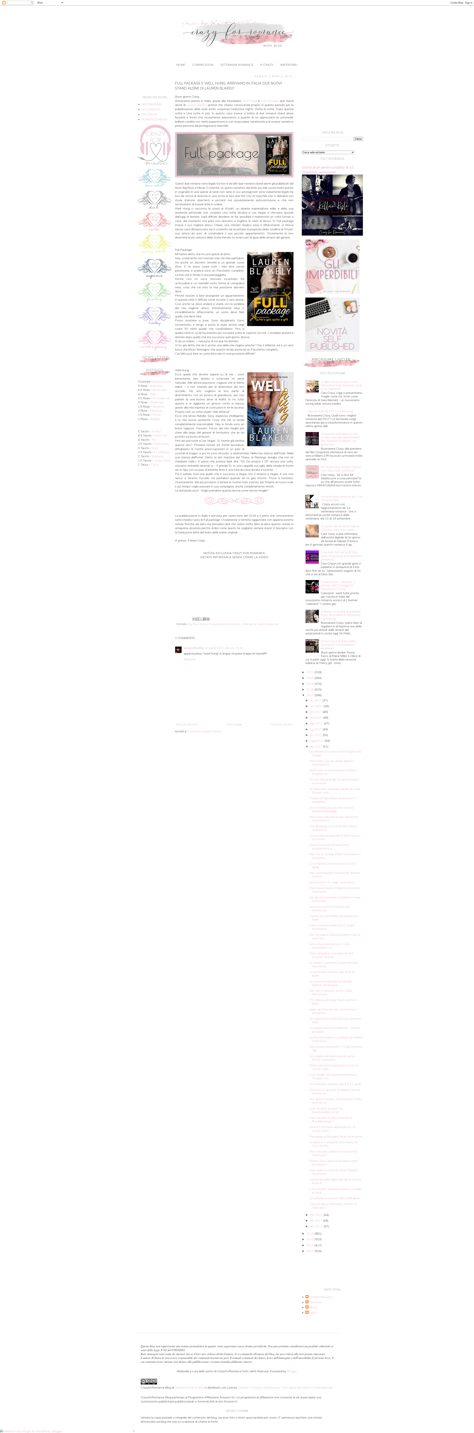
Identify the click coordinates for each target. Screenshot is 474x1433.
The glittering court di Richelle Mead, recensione (333, 827)
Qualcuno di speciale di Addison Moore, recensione (335, 1091)
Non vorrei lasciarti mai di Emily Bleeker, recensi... (335, 874)
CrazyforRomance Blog (189, 1387)
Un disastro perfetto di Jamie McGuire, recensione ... (334, 964)
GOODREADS (151, 109)
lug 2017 (316, 729)
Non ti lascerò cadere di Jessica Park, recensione (333, 1153)
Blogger (292, 1371)
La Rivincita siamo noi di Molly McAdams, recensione (336, 1039)
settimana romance (236, 65)
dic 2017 (316, 700)
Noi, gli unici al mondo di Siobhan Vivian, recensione (335, 899)
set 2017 (316, 717)
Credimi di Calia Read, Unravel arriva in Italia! (334, 917)
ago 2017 (317, 723)
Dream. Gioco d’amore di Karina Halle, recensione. (333, 1162)
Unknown (315, 1302)
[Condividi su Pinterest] (208, 619)
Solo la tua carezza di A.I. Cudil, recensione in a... (329, 945)
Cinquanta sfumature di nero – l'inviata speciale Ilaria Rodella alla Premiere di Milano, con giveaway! (341, 439)
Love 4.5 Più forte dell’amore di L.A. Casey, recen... (332, 1128)
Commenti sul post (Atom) (205, 731)
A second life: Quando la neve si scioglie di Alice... (335, 1190)
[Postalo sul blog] (197, 619)
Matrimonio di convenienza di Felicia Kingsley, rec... (332, 772)
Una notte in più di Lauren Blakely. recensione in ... (331, 762)
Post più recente (187, 724)
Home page (234, 724)
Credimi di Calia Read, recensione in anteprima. (332, 799)
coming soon (202, 65)
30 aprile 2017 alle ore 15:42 (224, 648)
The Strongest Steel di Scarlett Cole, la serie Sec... (334, 936)
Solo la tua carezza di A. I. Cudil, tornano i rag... (336, 1048)
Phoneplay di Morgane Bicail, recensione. (336, 1136)
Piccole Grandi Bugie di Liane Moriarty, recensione (334, 781)
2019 (310, 683)
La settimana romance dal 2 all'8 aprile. (334, 1198)
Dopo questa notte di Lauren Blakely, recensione (333, 1171)
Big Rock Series (197, 624)
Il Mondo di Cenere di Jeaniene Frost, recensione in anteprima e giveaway (341, 615)
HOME (180, 65)
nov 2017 (316, 706)
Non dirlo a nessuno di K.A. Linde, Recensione (331, 992)
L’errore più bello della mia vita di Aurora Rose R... (335, 1181)
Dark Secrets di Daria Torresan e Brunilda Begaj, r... (330, 1119)
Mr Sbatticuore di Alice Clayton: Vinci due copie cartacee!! (341, 468)
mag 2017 (317, 741)
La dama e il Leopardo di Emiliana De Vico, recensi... (333, 1144)
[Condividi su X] (201, 619)
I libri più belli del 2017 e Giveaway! (330, 411)
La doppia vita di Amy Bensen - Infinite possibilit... (334, 1029)
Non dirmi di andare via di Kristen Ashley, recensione (335, 1100)
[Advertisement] (234, 585)
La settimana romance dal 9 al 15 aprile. (335, 1084)
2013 (310, 1251)
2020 (310, 678)
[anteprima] (332, 293)
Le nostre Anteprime (266, 624)
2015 (310, 1239)
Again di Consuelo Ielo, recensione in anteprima (333, 1011)
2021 (310, 672)
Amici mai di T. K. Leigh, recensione (331, 882)
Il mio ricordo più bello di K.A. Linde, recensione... (331, 927)
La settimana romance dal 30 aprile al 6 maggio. (335, 753)
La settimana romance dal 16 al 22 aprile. (332, 973)
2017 (310, 695)
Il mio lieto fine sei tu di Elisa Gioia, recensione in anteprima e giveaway (342, 555)
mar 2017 (317, 1215)
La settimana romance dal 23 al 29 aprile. (332, 865)
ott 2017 (316, 712)
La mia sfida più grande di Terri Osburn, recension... (334, 837)
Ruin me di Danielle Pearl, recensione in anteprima (334, 855)
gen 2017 (317, 1226)
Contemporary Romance (224, 624)
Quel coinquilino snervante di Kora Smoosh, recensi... (331, 955)
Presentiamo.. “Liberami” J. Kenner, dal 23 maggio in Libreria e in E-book (338, 585)
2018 (310, 689)
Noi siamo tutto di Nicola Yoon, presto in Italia (335, 1020)
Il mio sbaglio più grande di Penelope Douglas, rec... (333, 1076)
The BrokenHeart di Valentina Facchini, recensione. (334, 889)
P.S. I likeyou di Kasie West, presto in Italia (333, 1001)
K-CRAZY (266, 65)
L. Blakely (246, 624)
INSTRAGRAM (151, 104)
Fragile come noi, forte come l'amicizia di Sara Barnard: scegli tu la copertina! (341, 385)
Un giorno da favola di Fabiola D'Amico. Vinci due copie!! (340, 528)
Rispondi (189, 659)
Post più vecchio (282, 724)
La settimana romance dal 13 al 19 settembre (342, 498)
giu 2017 (316, 735)
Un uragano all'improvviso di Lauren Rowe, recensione (332, 1057)
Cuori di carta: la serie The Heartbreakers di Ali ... (326, 1110)
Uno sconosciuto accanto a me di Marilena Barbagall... (331, 809)
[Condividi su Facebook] (204, 619)
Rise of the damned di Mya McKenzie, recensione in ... (334, 818)
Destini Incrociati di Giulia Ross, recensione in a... (329, 846)
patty (312, 1312)
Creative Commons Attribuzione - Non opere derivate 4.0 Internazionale (285, 1387)
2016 (310, 1233)
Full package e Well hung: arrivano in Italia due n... (333, 1205)
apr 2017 (316, 746)
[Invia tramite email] (194, 619)
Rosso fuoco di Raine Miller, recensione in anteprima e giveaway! (339, 644)
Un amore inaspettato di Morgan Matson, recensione (330, 983)
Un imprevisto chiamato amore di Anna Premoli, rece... (334, 790)
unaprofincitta (194, 648)
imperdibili (289, 65)
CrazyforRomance (321, 1297)
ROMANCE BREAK (155, 119)
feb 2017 (316, 1220)
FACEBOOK (150, 114)
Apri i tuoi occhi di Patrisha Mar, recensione (330, 908)
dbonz (313, 1307)
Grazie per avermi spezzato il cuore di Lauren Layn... (333, 1067)
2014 (310, 1245)
